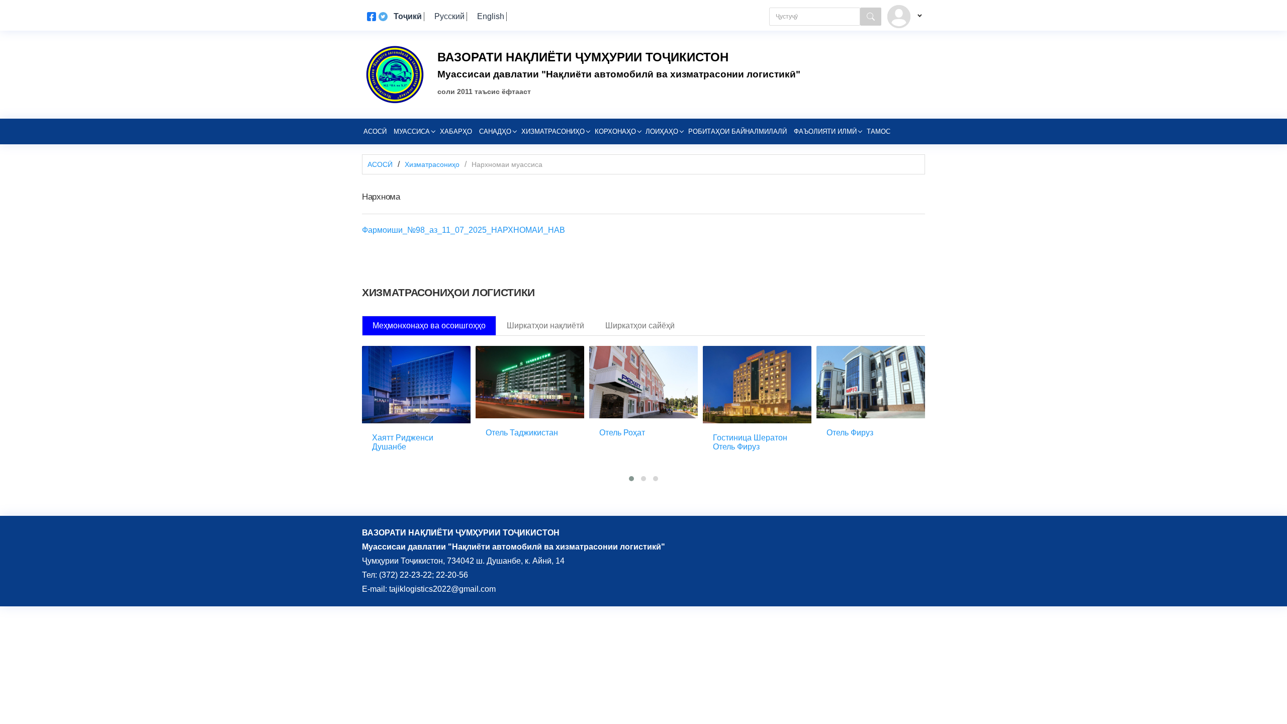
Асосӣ (375, 131)
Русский (449, 16)
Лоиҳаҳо (662, 131)
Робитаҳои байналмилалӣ (737, 131)
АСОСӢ (380, 164)
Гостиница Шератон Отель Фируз (750, 442)
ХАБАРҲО (456, 131)
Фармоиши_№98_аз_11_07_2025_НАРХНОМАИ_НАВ (463, 230)
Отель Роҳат (622, 432)
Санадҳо (495, 131)
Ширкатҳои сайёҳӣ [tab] (640, 325)
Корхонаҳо (615, 131)
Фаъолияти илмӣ (825, 131)
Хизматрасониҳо (553, 131)
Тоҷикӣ (408, 16)
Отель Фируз (849, 432)
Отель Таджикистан (522, 432)
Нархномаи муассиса (507, 164)
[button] (631, 479)
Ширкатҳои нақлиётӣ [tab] (545, 325)
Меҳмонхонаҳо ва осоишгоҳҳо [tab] (429, 325)
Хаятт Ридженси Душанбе (402, 442)
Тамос (878, 131)
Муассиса (412, 131)
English (490, 16)
